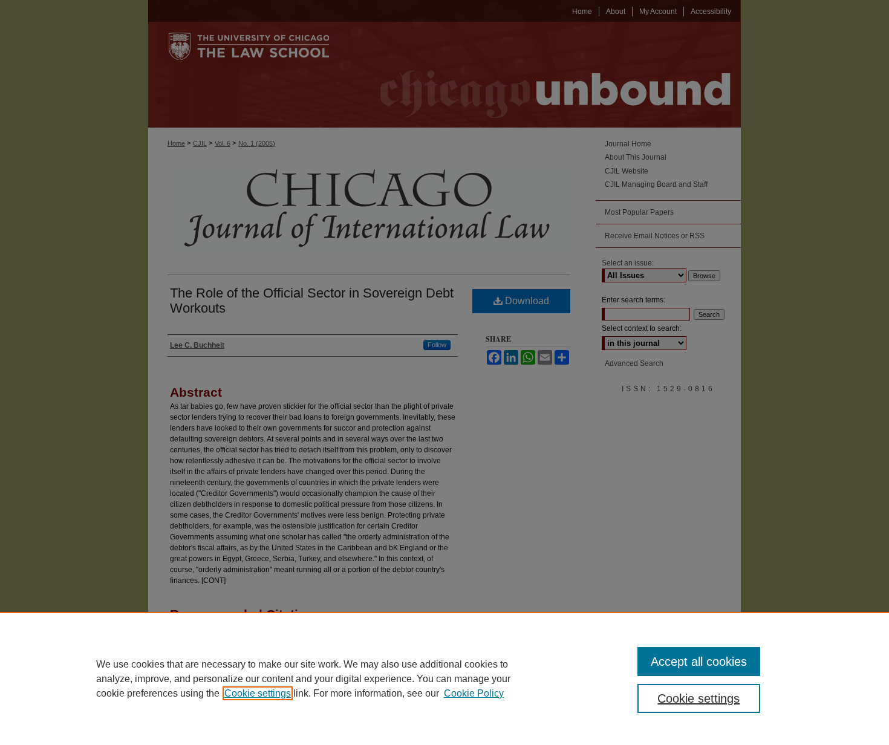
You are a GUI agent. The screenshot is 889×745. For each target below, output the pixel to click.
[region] (444, 678)
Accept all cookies (699, 661)
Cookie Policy (474, 693)
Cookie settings (257, 693)
